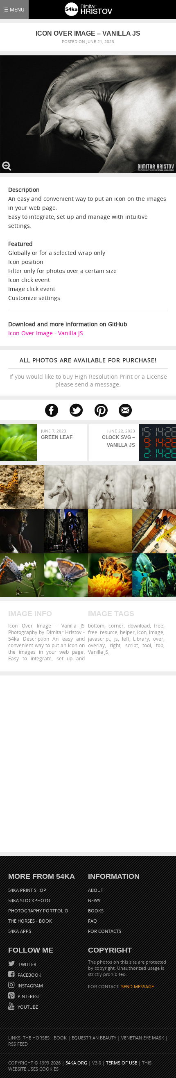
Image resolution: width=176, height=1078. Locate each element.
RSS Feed (18, 1044)
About (95, 890)
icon (142, 632)
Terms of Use (121, 1063)
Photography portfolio (38, 910)
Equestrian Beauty (94, 1038)
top (159, 645)
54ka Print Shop (27, 890)
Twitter (26, 964)
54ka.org (76, 1063)
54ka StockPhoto (29, 900)
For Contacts (104, 931)
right (115, 645)
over (158, 638)
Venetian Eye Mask (142, 1038)
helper (127, 632)
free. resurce (102, 632)
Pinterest (28, 996)
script (131, 645)
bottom (96, 625)
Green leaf (56, 437)
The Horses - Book (30, 921)
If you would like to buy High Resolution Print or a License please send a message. (88, 372)
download (139, 625)
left (125, 638)
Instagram (29, 985)
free (158, 625)
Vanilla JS (98, 651)
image (156, 632)
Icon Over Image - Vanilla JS (45, 333)
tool (146, 645)
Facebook (28, 975)
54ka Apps (19, 931)
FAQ (92, 921)
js (116, 638)
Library (141, 638)
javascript (99, 638)
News (94, 900)
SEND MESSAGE (137, 986)
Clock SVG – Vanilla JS (118, 441)
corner (116, 625)
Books (96, 910)
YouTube (27, 1007)
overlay (96, 645)
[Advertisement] (88, 763)
